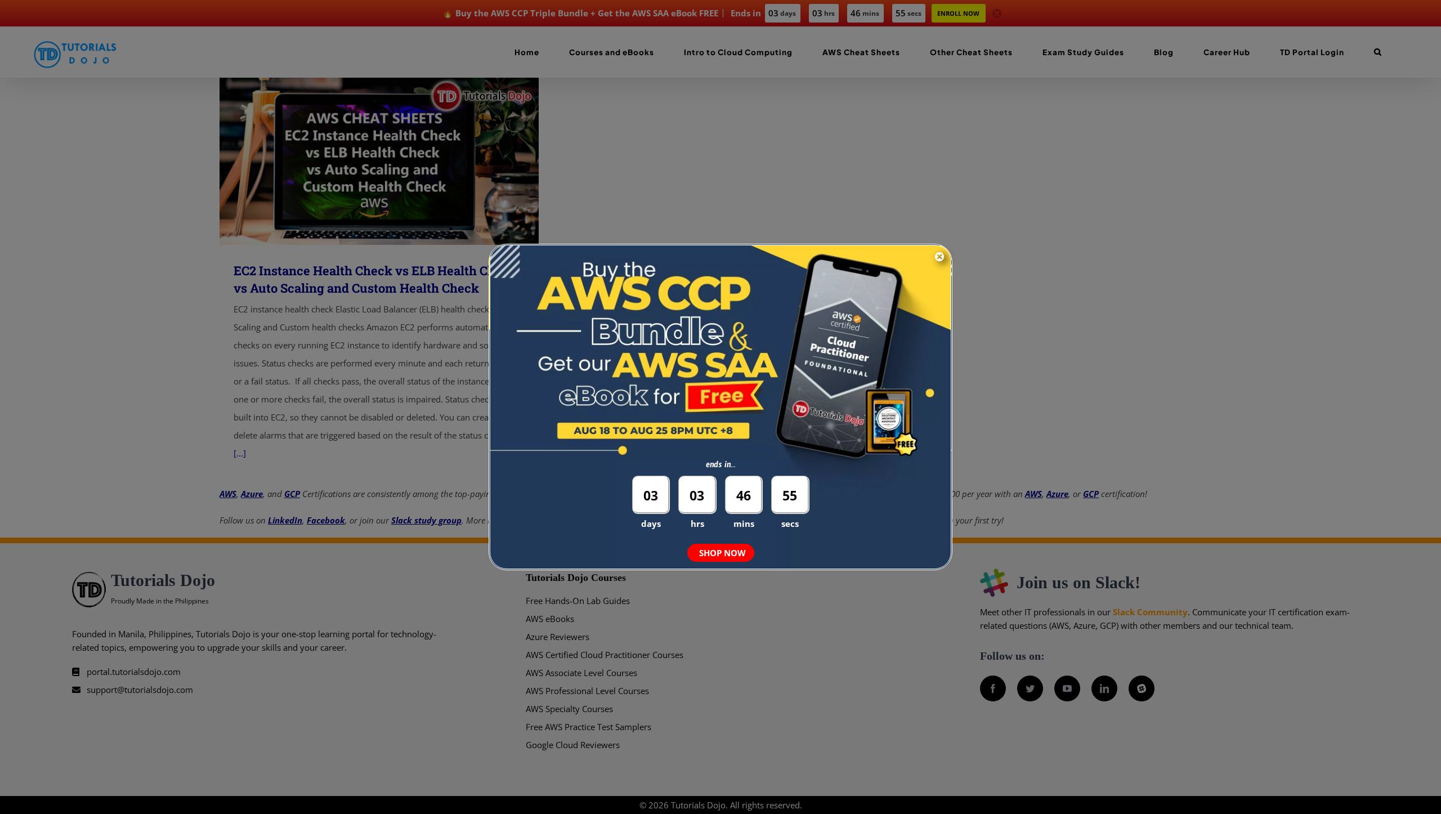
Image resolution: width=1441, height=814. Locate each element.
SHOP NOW (722, 552)
